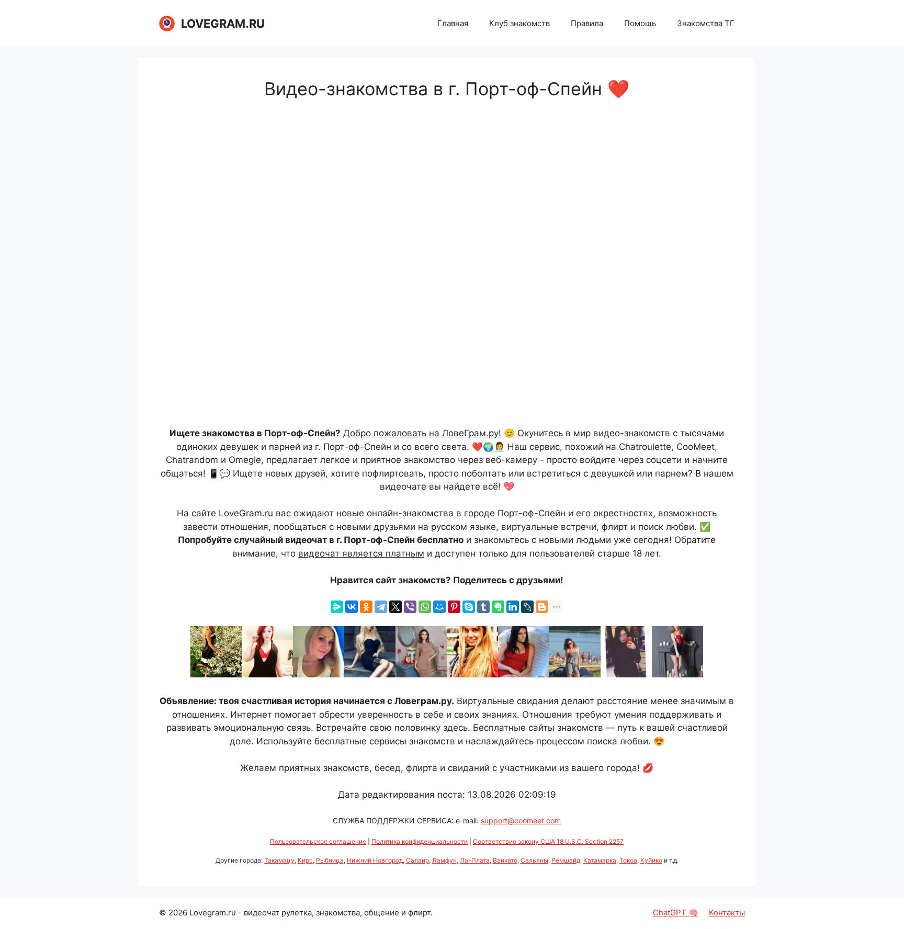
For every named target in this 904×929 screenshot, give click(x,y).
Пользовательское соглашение (318, 841)
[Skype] (468, 607)
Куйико (651, 860)
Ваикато (505, 860)
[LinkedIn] (512, 607)
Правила (587, 23)
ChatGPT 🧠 (675, 912)
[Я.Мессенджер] (337, 607)
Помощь (640, 23)
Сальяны (534, 860)
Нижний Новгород (375, 860)
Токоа (628, 860)
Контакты (727, 912)
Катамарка (599, 860)
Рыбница (330, 860)
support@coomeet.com (521, 820)
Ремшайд (565, 860)
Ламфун (444, 860)
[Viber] (410, 607)
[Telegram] (381, 607)
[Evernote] (498, 607)
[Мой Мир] (439, 607)
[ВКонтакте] (351, 607)
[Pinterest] (454, 607)
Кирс (305, 860)
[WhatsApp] (425, 607)
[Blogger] (542, 607)
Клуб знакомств (519, 23)
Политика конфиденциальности (419, 841)
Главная (452, 23)
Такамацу (279, 860)
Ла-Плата (475, 860)
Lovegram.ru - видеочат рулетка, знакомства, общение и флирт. (311, 912)
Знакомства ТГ (705, 23)
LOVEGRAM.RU (223, 23)
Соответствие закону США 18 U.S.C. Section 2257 (548, 841)
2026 (177, 912)
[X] (395, 607)
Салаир (417, 860)
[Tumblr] (483, 607)
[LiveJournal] (527, 607)
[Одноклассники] (366, 607)
